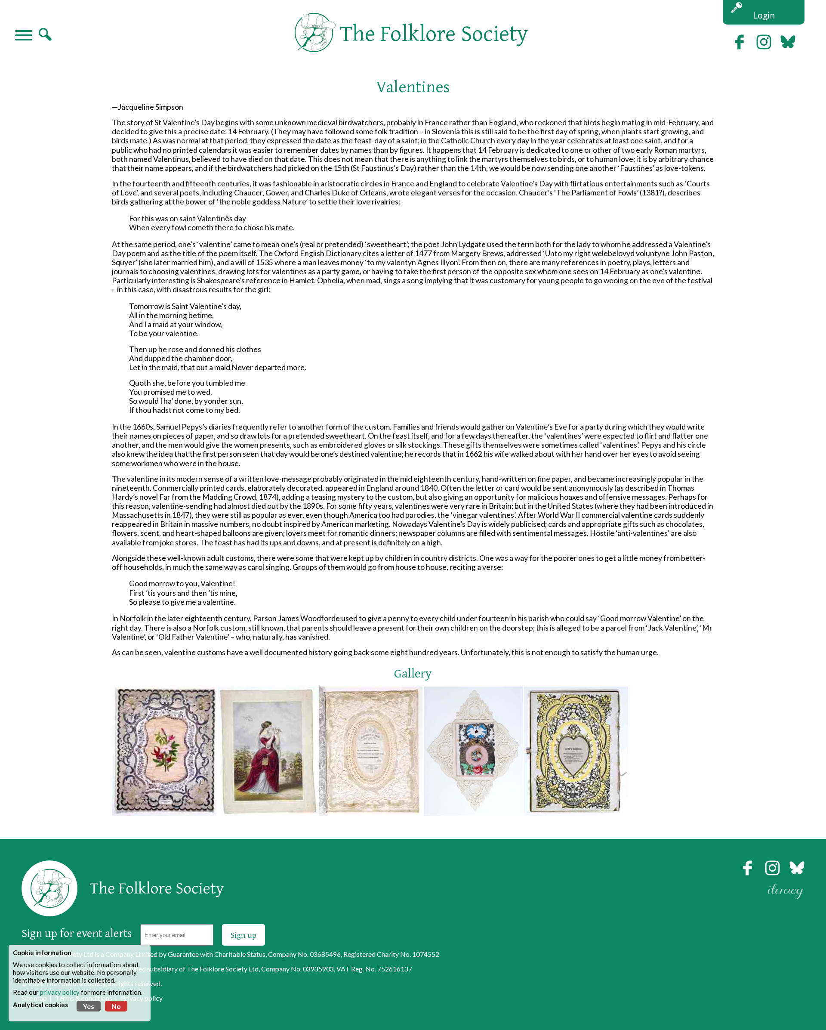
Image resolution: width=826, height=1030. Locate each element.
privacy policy (60, 992)
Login (764, 14)
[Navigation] (23, 36)
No (116, 1006)
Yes (88, 1006)
